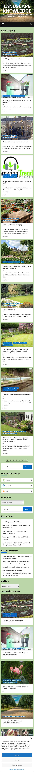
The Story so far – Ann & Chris (12, 59)
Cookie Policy (13, 769)
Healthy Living (14, 388)
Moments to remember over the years (15, 142)
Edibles (5, 262)
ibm (4, 567)
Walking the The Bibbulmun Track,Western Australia (16, 538)
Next (25, 460)
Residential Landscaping (9, 54)
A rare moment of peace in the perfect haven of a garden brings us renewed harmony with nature (15, 351)
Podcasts (14, 52)
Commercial (6, 96)
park (22, 262)
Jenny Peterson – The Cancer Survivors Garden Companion (15, 532)
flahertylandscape (8, 573)
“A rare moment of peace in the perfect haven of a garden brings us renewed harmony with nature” (15, 439)
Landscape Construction (19, 342)
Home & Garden (7, 303)
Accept (17, 755)
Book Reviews (6, 716)
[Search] (31, 24)
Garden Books (7, 680)
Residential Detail (8, 344)
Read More (5, 70)
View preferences (17, 765)
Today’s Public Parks (15, 570)
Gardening (11, 262)
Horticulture (6, 52)
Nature (18, 262)
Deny (17, 760)
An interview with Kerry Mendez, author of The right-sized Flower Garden (16, 544)
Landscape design (18, 303)
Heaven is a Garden (9, 310)
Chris (4, 556)
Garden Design (16, 680)
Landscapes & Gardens (9, 305)
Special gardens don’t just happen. (18, 567)
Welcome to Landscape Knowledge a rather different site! (16, 526)
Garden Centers (7, 218)
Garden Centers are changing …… (14, 225)
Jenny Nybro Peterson (10, 561)
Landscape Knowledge (17, 8)
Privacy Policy (20, 769)
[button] (31, 738)
